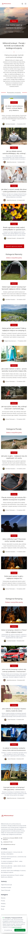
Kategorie (4, 894)
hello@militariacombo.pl (9, 844)
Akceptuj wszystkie (20, 930)
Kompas (3, 906)
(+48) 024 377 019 (7, 842)
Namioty (14, 21)
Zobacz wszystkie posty (14, 258)
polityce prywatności (16, 927)
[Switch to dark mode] (22, 3)
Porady (14, 186)
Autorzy (4, 881)
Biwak (2, 909)
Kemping (14, 626)
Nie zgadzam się (8, 930)
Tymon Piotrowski (5, 890)
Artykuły (4, 849)
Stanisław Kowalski (6, 887)
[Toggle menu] (25, 3)
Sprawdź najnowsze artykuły (14, 246)
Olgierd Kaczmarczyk (6, 884)
